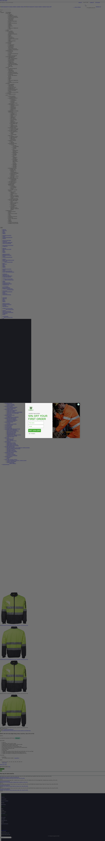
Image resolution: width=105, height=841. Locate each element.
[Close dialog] (78, 404)
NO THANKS (32, 433)
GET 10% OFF (34, 430)
